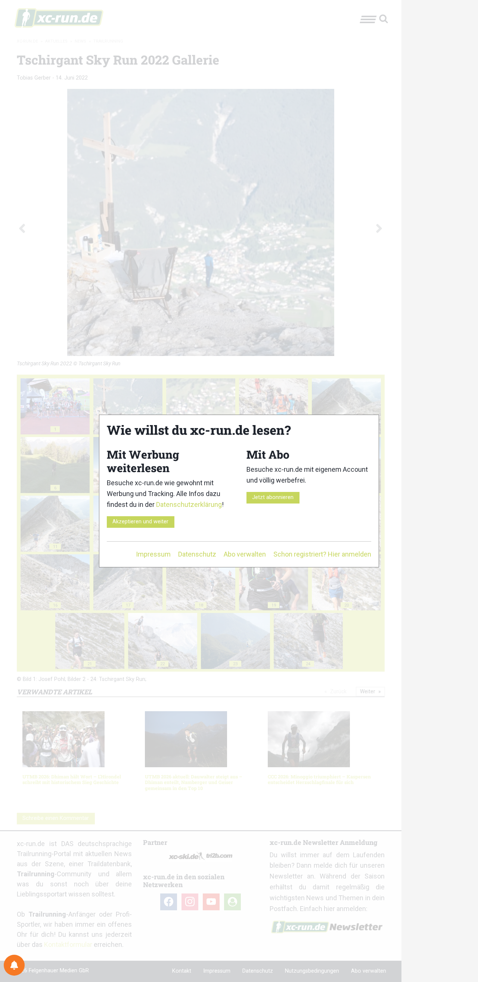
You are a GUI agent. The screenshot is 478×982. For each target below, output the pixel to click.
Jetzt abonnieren (273, 497)
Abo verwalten (245, 554)
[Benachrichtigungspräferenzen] (14, 965)
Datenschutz (197, 554)
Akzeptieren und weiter (140, 521)
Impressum (153, 554)
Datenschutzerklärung (189, 504)
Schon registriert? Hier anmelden (322, 554)
